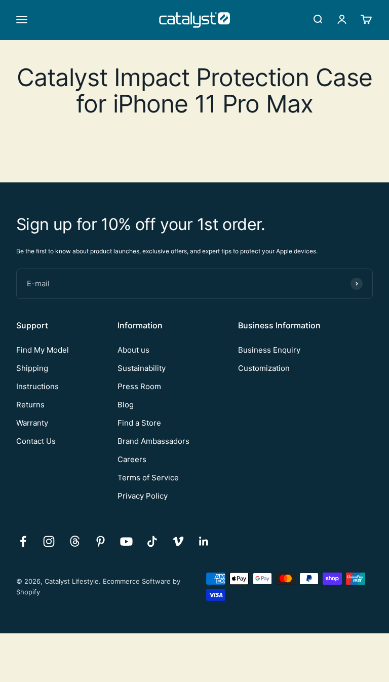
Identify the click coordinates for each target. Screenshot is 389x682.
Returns (30, 404)
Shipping (32, 368)
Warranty (32, 423)
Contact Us (36, 441)
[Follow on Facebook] (23, 541)
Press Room (139, 386)
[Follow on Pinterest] (100, 541)
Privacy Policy (143, 496)
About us (133, 350)
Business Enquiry (269, 350)
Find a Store (139, 423)
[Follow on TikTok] (152, 541)
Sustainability (142, 368)
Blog (126, 404)
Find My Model (42, 350)
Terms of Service (148, 477)
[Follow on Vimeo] (178, 541)
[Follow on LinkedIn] (204, 541)
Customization (264, 368)
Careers (132, 459)
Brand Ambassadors (153, 441)
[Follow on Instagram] (49, 541)
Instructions (37, 386)
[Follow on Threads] (75, 541)
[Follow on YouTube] (126, 541)
